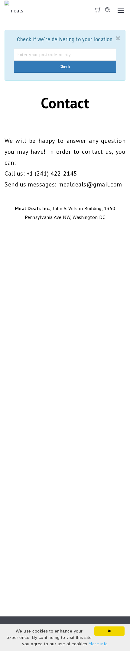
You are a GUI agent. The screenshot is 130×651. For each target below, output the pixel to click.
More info (98, 643)
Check (65, 66)
